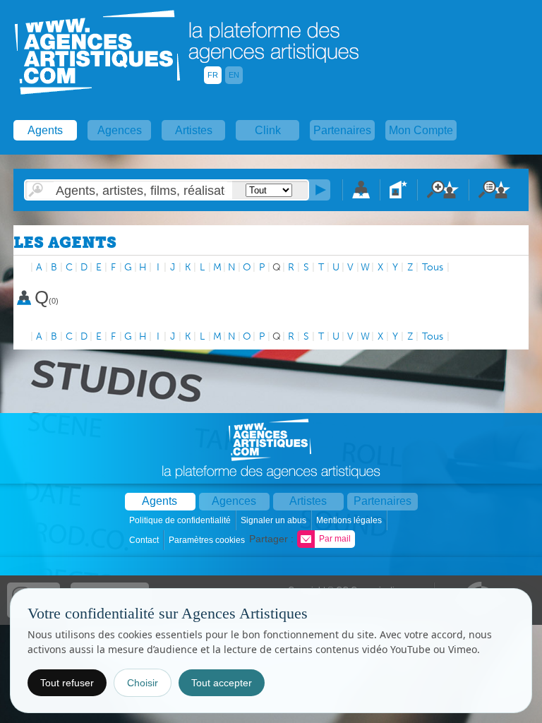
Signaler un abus (274, 520)
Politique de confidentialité (181, 520)
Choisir (142, 682)
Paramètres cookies (208, 540)
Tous (432, 267)
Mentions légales (350, 520)
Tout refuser (67, 682)
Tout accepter (221, 682)
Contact (145, 540)
